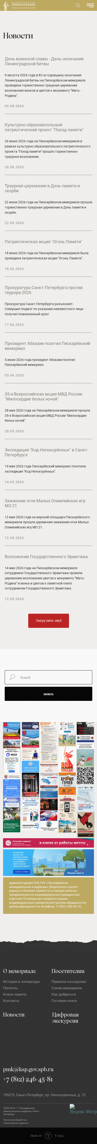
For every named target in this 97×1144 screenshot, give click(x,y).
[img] (6, 6)
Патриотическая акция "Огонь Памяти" (43, 241)
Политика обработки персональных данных (15, 1121)
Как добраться (64, 994)
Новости (13, 1015)
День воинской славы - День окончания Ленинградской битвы (44, 61)
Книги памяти (14, 994)
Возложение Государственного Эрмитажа (46, 556)
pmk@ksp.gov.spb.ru (28, 1069)
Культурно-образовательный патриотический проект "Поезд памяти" (44, 127)
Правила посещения (69, 982)
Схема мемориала (67, 988)
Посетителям (68, 971)
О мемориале (19, 971)
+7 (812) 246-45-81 (28, 1079)
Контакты (11, 1001)
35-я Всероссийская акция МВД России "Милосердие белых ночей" (43, 396)
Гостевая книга (64, 1001)
